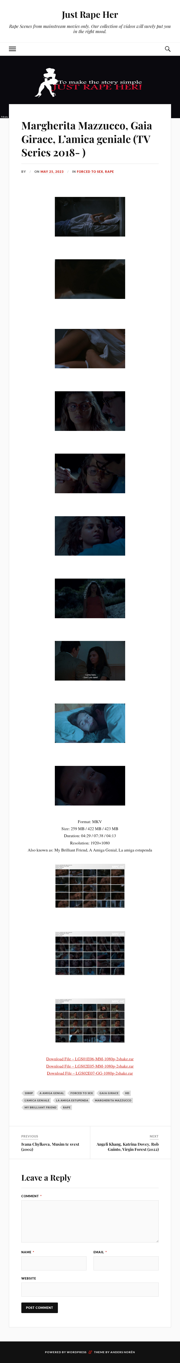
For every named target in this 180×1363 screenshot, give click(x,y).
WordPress (76, 1352)
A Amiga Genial (52, 1093)
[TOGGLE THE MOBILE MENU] (12, 49)
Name (27, 1252)
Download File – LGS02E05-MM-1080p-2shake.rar (90, 1066)
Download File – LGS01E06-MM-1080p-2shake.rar (90, 1059)
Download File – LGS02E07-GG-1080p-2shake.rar (90, 1073)
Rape (109, 171)
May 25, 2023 (52, 171)
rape (67, 1107)
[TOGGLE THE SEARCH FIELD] (167, 49)
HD (127, 1093)
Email (100, 1252)
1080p (29, 1093)
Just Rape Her (90, 14)
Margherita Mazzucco (113, 1100)
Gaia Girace (109, 1093)
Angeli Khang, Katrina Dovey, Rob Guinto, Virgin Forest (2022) (128, 1146)
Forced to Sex (90, 171)
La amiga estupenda (72, 1100)
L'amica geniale (37, 1100)
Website (28, 1278)
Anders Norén (122, 1352)
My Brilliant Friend (40, 1107)
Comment (31, 1196)
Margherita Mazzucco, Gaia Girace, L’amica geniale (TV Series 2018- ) (86, 138)
